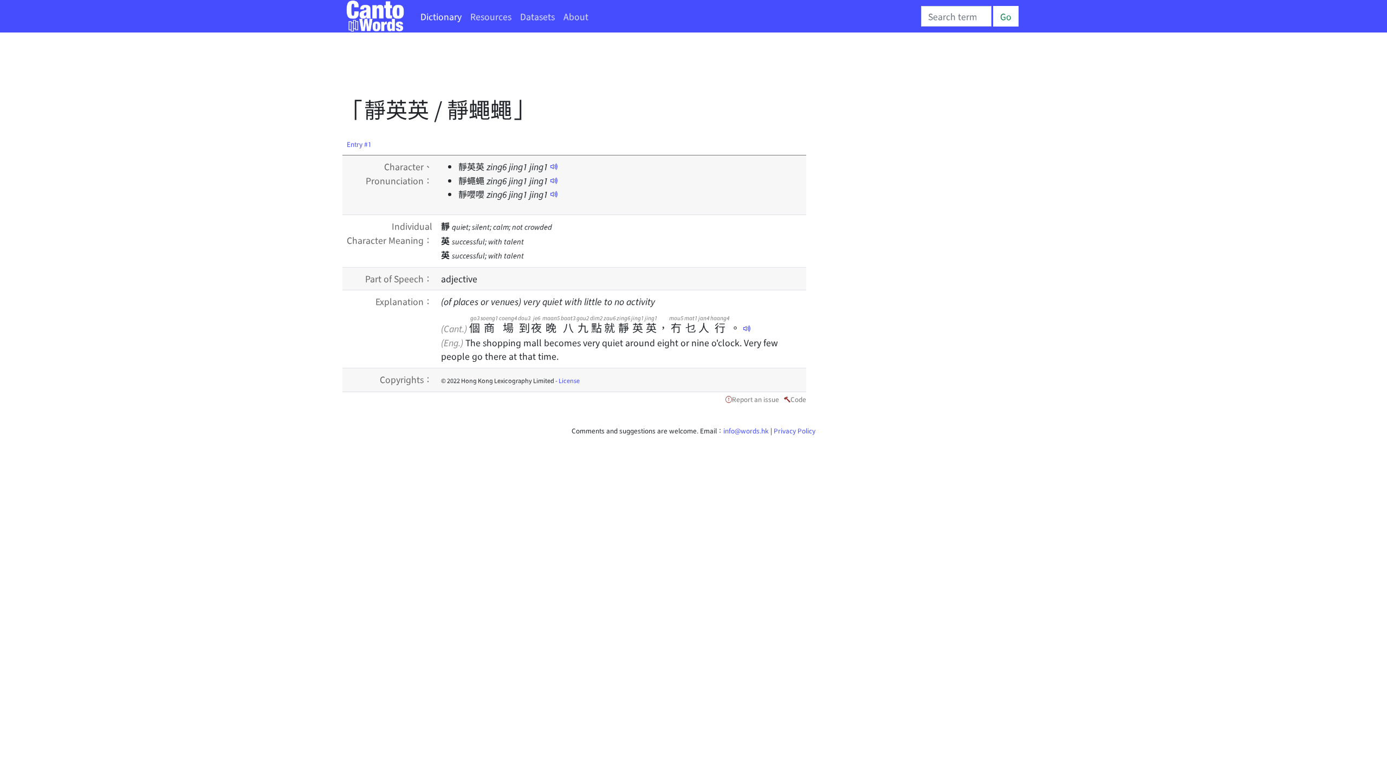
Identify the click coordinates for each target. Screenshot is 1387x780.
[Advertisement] (539, 67)
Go (1006, 16)
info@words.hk (746, 430)
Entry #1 (359, 143)
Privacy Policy (794, 430)
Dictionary (441, 16)
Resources (490, 16)
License (569, 380)
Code (798, 399)
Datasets (537, 16)
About (575, 16)
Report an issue (755, 399)
